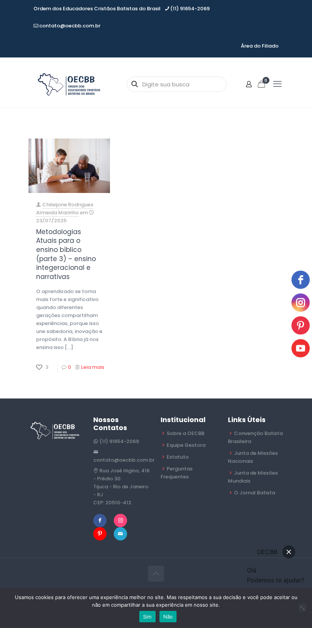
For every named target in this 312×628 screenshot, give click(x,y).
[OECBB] (69, 84)
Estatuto (178, 457)
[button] (288, 551)
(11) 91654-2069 (190, 8)
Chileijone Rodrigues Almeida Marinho (64, 208)
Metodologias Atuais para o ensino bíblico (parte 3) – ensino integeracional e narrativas (66, 254)
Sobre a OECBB (185, 433)
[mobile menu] (277, 84)
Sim (147, 617)
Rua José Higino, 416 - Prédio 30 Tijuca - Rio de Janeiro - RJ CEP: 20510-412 (121, 486)
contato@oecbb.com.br (69, 25)
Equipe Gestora (186, 445)
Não (168, 617)
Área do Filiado (260, 45)
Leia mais (92, 367)
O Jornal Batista (254, 492)
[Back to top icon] (156, 574)
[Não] (302, 608)
